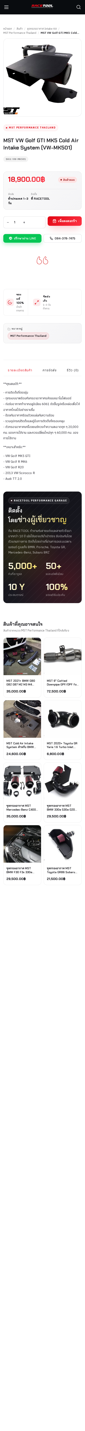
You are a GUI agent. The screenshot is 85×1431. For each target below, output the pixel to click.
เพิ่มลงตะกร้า (67, 221)
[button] (79, 7)
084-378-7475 (65, 238)
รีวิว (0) (73, 370)
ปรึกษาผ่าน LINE (25, 238)
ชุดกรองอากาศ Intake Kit (42, 28)
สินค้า (20, 28)
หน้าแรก (7, 28)
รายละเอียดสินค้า (20, 370)
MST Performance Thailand (19, 33)
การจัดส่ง (50, 370)
